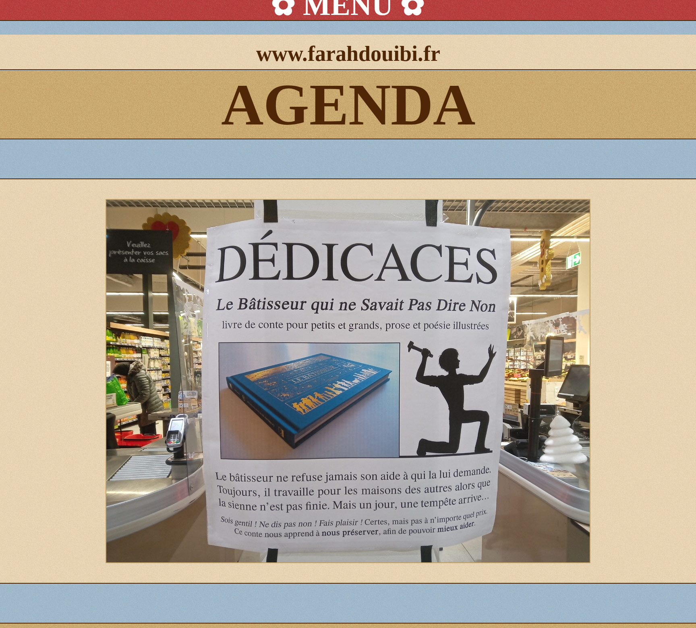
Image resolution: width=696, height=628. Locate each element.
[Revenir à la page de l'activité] (348, 556)
